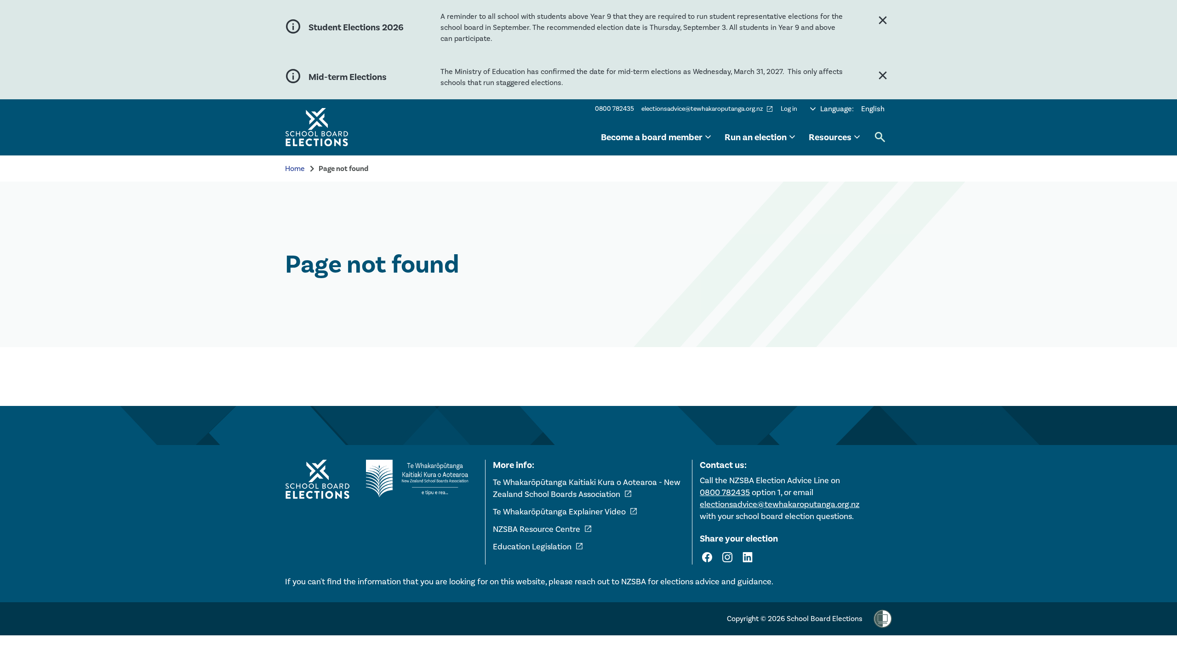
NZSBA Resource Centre (542, 529)
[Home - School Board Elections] (317, 479)
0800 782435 (614, 109)
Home (295, 168)
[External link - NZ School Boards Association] (420, 478)
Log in (789, 109)
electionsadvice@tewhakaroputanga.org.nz (707, 109)
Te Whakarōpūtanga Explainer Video (565, 512)
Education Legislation (538, 547)
